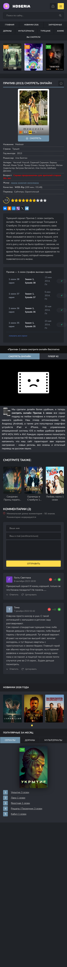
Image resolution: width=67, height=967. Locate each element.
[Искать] (60, 15)
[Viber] (18, 208)
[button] (32, 725)
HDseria (21, 6)
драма (14, 182)
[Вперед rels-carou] (64, 480)
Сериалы (10, 740)
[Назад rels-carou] (3, 480)
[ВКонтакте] (5, 208)
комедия (22, 182)
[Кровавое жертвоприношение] (54, 708)
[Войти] (53, 6)
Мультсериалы (26, 31)
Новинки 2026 (31, 25)
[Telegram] (27, 208)
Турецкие (45, 31)
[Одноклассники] (9, 208)
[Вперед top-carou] (64, 57)
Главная (9, 25)
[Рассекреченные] (12, 708)
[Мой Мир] (14, 208)
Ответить (14, 594)
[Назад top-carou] (3, 57)
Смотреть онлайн (20, 356)
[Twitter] (22, 208)
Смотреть (35, 138)
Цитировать (31, 594)
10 (45, 200)
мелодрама (33, 182)
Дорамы (7, 31)
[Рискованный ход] (33, 708)
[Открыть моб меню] (61, 6)
